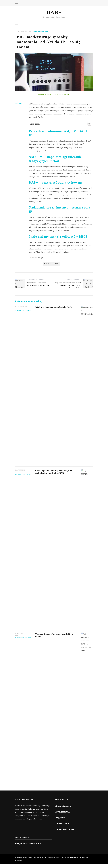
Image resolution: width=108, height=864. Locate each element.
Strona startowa (63, 806)
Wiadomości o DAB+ (41, 31)
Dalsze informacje (36, 258)
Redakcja (19, 103)
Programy (60, 817)
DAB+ (54, 12)
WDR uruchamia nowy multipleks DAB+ (53, 307)
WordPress (18, 860)
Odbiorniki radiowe (64, 829)
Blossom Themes (78, 857)
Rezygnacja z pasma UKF (28, 843)
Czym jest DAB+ (63, 811)
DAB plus (47, 264)
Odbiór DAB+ (62, 823)
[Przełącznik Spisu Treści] (88, 124)
